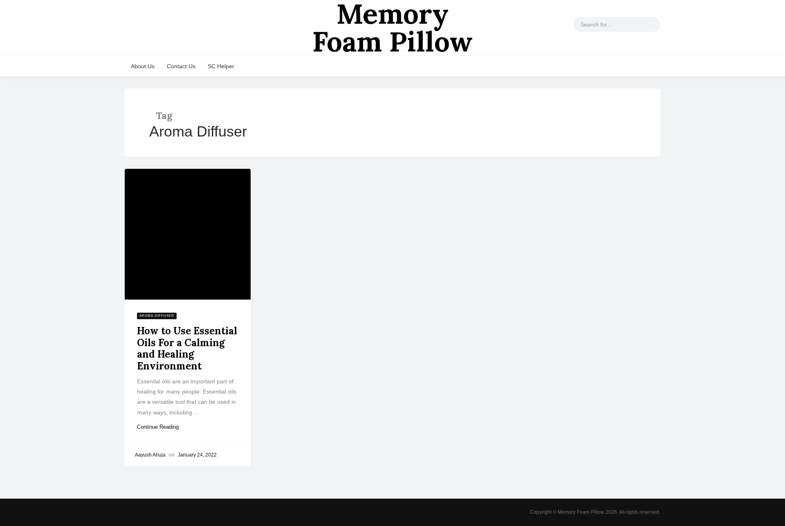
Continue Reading (161, 427)
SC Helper (221, 66)
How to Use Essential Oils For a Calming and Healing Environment (187, 348)
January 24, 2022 (197, 455)
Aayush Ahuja (150, 455)
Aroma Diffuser (156, 316)
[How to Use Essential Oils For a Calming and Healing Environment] (188, 234)
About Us (143, 66)
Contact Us (181, 66)
